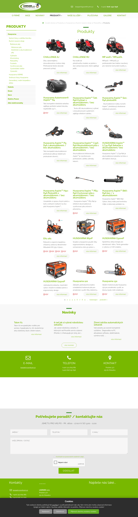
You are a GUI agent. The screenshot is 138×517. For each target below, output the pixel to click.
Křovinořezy (14, 58)
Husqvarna (70, 23)
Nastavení (45, 511)
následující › (93, 300)
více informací (36, 334)
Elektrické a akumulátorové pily (21, 51)
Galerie (108, 15)
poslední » (103, 300)
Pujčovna (92, 15)
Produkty (55, 15)
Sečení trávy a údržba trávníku (20, 38)
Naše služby (74, 15)
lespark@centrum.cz (84, 7)
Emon (10, 91)
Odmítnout (60, 511)
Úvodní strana (50, 23)
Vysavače (13, 71)
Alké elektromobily (15, 103)
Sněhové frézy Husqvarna (18, 77)
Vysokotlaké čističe (17, 69)
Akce (27, 15)
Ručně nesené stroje (83, 23)
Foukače (13, 63)
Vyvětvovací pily (16, 66)
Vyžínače (13, 56)
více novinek (69, 345)
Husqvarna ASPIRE (16, 75)
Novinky (40, 15)
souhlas (55, 505)
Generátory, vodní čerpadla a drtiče (19, 81)
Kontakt (121, 15)
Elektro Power (13, 99)
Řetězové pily (15, 44)
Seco (10, 95)
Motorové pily (16, 47)
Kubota (11, 87)
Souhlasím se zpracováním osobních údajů (70, 456)
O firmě (16, 15)
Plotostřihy (97, 23)
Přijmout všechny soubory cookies (83, 511)
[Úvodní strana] (30, 6)
